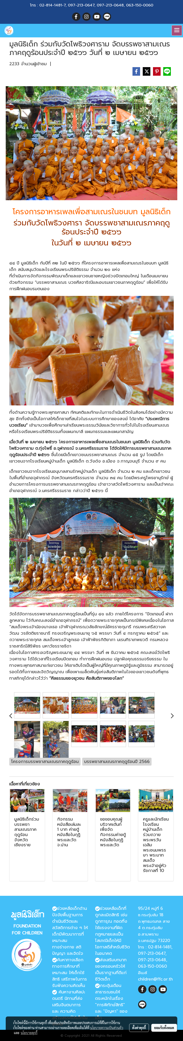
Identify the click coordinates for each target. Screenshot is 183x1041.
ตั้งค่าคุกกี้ (139, 1028)
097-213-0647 (81, 5)
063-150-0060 (139, 5)
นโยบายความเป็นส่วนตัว (106, 1028)
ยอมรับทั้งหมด (164, 1028)
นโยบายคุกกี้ (29, 1033)
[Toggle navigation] (177, 30)
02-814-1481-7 (52, 5)
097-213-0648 (110, 5)
